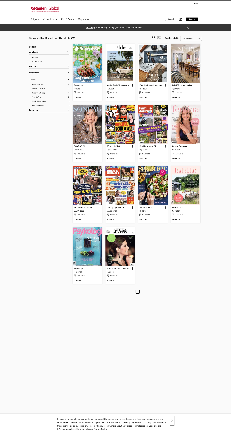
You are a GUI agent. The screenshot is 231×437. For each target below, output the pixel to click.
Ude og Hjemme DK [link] (115, 207)
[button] (168, 19)
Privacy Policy (125, 419)
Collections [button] (49, 19)
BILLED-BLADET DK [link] (83, 207)
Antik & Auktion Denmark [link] (118, 268)
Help (196, 4)
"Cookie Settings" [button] (94, 426)
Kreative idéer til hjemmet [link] (150, 85)
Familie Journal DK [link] (147, 146)
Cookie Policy (100, 429)
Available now (37, 61)
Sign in (191, 19)
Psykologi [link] (78, 268)
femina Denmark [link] (179, 146)
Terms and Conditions (104, 419)
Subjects (35, 19)
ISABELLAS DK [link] (179, 207)
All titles (35, 57)
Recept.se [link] (78, 85)
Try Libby (90, 27)
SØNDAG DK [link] (79, 146)
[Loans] (180, 19)
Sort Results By (172, 38)
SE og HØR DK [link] (113, 146)
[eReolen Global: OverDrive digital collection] (45, 9)
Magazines (83, 19)
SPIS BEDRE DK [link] (146, 207)
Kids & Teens (67, 19)
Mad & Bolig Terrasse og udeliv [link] (119, 85)
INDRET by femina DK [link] (182, 85)
